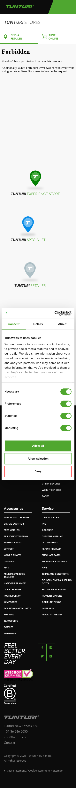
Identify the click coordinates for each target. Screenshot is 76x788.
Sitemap (58, 770)
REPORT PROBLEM (51, 549)
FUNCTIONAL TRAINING (16, 518)
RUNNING (9, 615)
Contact (9, 743)
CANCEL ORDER (50, 518)
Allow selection (38, 458)
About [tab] (62, 324)
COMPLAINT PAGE (51, 602)
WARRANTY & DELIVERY (54, 562)
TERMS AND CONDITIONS (55, 574)
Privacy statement (15, 770)
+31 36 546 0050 (16, 731)
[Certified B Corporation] (38, 694)
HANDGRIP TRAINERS (15, 584)
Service (48, 509)
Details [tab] (38, 324)
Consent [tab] (13, 324)
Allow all (38, 445)
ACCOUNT (47, 530)
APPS (44, 568)
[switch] (66, 404)
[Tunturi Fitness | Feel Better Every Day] (20, 5)
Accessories (13, 509)
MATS (7, 568)
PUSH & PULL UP (12, 596)
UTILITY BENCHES (51, 484)
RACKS (45, 496)
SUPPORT (9, 549)
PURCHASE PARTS (51, 555)
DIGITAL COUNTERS (14, 524)
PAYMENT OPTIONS (52, 596)
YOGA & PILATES (12, 555)
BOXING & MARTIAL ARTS (17, 609)
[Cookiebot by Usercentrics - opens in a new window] (55, 313)
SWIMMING (10, 634)
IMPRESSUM (48, 609)
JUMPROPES (10, 602)
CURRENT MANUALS (52, 537)
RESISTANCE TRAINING (16, 537)
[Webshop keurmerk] (38, 675)
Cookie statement (39, 770)
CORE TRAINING (12, 590)
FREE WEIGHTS (11, 530)
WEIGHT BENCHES (51, 490)
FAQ (44, 524)
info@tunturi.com (16, 737)
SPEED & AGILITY (13, 543)
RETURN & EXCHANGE (54, 590)
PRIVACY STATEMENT (53, 615)
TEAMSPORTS (11, 621)
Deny (38, 471)
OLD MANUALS (50, 543)
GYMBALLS (9, 562)
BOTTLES (8, 627)
